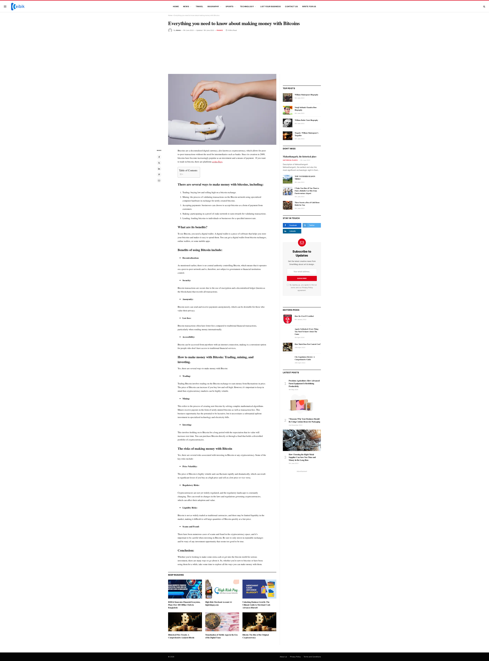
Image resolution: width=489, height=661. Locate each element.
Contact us (291, 6)
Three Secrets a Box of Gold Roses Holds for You (307, 203)
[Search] (484, 6)
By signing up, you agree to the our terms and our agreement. (303, 287)
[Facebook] (159, 157)
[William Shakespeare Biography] (287, 97)
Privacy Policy (307, 288)
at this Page (217, 161)
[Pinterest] (159, 174)
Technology (247, 6)
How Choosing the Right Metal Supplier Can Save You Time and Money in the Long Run (302, 457)
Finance (220, 30)
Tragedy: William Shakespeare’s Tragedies (306, 134)
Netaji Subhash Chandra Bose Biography (306, 108)
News (186, 6)
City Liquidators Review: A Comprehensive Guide (305, 358)
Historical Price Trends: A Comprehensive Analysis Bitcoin (181, 636)
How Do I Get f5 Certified (304, 316)
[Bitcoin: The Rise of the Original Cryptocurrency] (259, 621)
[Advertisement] (244, 51)
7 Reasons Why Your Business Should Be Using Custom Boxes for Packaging (304, 420)
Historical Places (290, 160)
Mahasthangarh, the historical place (299, 156)
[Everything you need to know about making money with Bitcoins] (222, 109)
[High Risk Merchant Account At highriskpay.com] (222, 589)
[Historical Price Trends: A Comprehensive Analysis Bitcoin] (185, 621)
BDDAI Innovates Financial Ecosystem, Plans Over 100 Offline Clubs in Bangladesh (184, 605)
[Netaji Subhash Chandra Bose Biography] (287, 110)
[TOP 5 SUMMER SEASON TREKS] (287, 179)
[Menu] (5, 6)
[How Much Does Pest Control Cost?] (287, 347)
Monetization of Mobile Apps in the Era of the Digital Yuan (221, 636)
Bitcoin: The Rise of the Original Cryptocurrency (255, 636)
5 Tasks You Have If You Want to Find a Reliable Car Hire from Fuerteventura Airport (307, 191)
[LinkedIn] (159, 168)
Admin (178, 30)
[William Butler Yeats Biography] (287, 123)
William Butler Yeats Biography (306, 120)
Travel (199, 6)
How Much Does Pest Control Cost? (308, 344)
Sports (229, 6)
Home (176, 6)
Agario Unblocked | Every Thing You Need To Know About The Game (306, 331)
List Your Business (270, 6)
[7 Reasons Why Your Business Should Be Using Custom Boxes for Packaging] (302, 404)
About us (283, 657)
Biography (213, 6)
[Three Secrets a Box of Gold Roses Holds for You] (287, 205)
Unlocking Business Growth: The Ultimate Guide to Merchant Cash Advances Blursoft (256, 605)
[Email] (159, 180)
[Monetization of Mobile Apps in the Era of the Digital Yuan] (222, 621)
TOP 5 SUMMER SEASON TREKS (305, 177)
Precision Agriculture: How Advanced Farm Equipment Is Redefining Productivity (304, 383)
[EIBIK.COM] (17, 6)
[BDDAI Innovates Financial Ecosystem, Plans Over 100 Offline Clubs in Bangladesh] (185, 589)
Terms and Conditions (312, 657)
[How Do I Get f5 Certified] (287, 319)
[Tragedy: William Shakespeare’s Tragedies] (287, 135)
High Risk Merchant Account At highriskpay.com (218, 603)
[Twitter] (159, 162)
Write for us (309, 6)
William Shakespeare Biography (306, 94)
